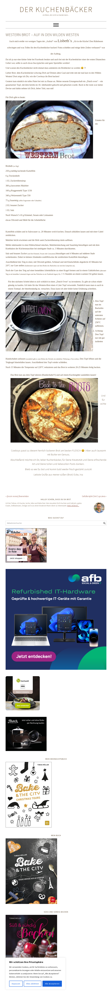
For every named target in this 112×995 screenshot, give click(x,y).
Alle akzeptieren (52, 983)
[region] (35, 974)
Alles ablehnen (32, 983)
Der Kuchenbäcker (56, 9)
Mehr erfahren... (73, 505)
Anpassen (16, 983)
